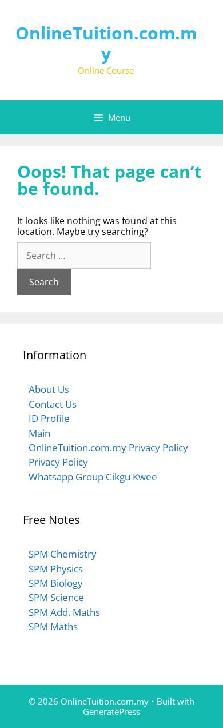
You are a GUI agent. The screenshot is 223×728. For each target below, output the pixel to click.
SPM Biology (56, 583)
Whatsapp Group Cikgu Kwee (93, 476)
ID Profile (49, 418)
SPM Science (56, 597)
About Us (49, 389)
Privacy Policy (58, 461)
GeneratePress (111, 711)
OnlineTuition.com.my (106, 43)
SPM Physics (56, 568)
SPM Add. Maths (64, 612)
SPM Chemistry (63, 553)
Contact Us (53, 404)
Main (39, 433)
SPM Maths (53, 626)
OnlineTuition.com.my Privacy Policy (108, 447)
